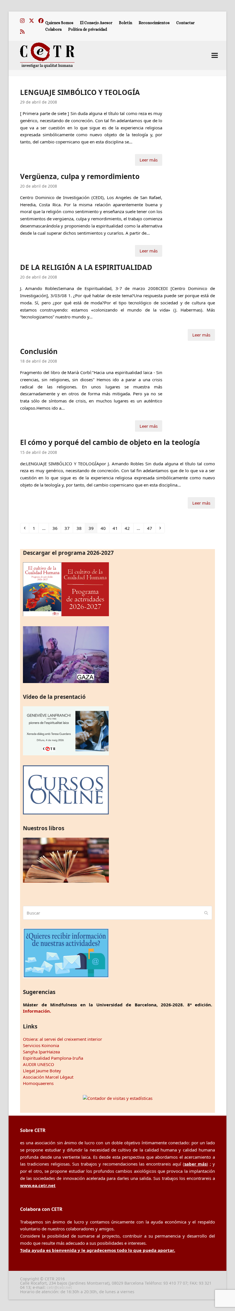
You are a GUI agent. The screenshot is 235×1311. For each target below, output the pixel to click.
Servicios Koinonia (41, 1045)
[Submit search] (206, 913)
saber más (195, 1164)
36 (56, 528)
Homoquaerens (38, 1083)
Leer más (149, 160)
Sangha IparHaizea (41, 1052)
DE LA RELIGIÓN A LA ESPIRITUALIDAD (86, 267)
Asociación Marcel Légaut (48, 1077)
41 (116, 528)
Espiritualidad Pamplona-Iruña (53, 1058)
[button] (214, 55)
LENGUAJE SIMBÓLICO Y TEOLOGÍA (80, 92)
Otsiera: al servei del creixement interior (62, 1039)
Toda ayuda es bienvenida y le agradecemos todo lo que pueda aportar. (97, 1250)
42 (128, 528)
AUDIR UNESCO (38, 1064)
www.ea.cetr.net (38, 1185)
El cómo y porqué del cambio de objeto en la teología (110, 442)
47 (151, 528)
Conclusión (39, 351)
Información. (37, 1011)
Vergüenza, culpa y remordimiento (80, 176)
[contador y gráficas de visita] (117, 1098)
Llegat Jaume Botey (42, 1070)
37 (68, 528)
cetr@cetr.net (59, 1287)
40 (104, 528)
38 (80, 528)
